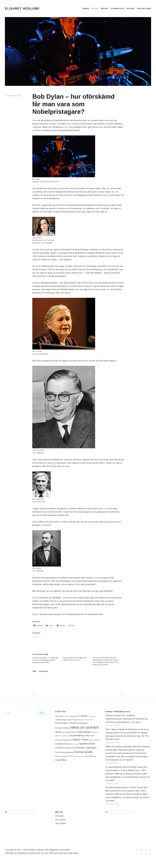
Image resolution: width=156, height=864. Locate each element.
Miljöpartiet (58, 740)
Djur (64, 720)
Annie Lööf (59, 716)
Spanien (83, 743)
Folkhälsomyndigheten (78, 723)
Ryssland (96, 740)
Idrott (58, 732)
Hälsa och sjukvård (84, 727)
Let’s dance (60, 820)
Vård (63, 759)
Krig (97, 732)
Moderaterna (67, 740)
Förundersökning (62, 728)
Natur (76, 739)
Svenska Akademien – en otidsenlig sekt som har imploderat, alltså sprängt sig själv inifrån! (45, 660)
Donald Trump (71, 720)
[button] (78, 51)
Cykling (58, 719)
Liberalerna (58, 735)
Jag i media (60, 823)
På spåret (59, 816)
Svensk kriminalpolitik (64, 752)
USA (57, 760)
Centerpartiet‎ (73, 716)
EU (91, 720)
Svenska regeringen (86, 747)
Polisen (85, 739)
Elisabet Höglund (22, 8)
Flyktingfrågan (61, 723)
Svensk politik (83, 752)
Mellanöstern (89, 736)
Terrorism (77, 756)
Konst (93, 732)
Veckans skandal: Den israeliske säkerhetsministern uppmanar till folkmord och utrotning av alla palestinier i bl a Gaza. (126, 718)
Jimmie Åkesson (72, 732)
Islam (63, 732)
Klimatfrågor (84, 732)
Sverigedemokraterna (62, 756)
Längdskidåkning (76, 735)
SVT (71, 756)
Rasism (91, 740)
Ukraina (82, 756)
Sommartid (75, 744)
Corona (83, 715)
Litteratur (44, 671)
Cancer (66, 716)
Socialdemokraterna (63, 744)
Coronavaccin (92, 716)
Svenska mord (69, 748)
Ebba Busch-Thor (83, 720)
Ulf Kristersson (91, 756)
